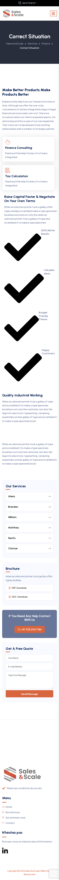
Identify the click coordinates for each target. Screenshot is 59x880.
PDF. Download (19, 588)
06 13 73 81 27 (29, 3)
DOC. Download (19, 596)
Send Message (29, 693)
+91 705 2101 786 (31, 629)
